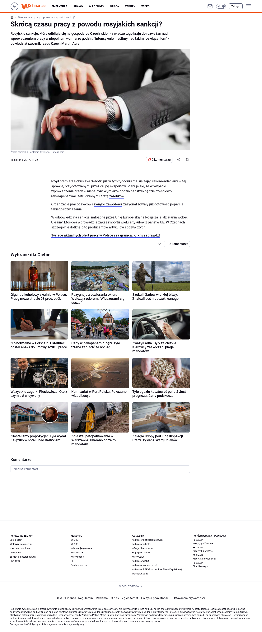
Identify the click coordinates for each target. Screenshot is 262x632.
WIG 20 (74, 540)
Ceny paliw (15, 552)
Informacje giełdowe (81, 548)
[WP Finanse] (36, 6)
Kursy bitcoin (77, 556)
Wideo (145, 6)
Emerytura (59, 6)
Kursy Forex (77, 552)
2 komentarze (161, 160)
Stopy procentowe (141, 552)
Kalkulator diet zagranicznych (147, 540)
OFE (73, 561)
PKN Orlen (15, 561)
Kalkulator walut (140, 561)
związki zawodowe (108, 204)
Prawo (78, 6)
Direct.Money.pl (200, 566)
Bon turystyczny (79, 565)
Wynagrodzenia (140, 573)
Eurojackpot (16, 540)
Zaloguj (235, 6)
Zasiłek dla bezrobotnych (23, 556)
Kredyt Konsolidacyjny (204, 558)
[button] (221, 6)
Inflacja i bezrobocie (142, 548)
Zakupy (130, 6)
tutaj (82, 624)
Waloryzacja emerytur (21, 544)
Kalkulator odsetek (141, 544)
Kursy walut (138, 556)
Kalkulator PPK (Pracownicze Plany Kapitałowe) (157, 569)
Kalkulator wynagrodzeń (144, 565)
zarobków (116, 196)
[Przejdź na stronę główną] (14, 9)
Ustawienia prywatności (188, 598)
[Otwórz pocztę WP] (210, 6)
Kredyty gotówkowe (203, 543)
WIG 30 (74, 544)
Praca (114, 6)
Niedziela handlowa (20, 548)
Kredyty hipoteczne (203, 551)
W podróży (96, 6)
